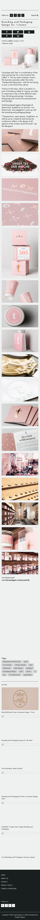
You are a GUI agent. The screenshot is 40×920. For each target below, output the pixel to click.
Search (34, 15)
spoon (29, 671)
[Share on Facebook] (7, 31)
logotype (29, 668)
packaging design (9, 671)
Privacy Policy (7, 885)
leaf (30, 665)
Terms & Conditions (8, 888)
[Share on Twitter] (18, 31)
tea (4, 675)
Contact (4, 882)
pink (21, 671)
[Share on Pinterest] (7, 36)
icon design (7, 665)
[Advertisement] (20, 618)
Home (3, 875)
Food (10, 43)
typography (28, 675)
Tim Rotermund (14, 675)
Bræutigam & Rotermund (11, 662)
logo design (18, 668)
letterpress (6, 668)
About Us (4, 878)
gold (25, 662)
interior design (20, 665)
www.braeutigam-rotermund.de (16, 580)
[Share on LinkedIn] (29, 31)
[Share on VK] (18, 35)
